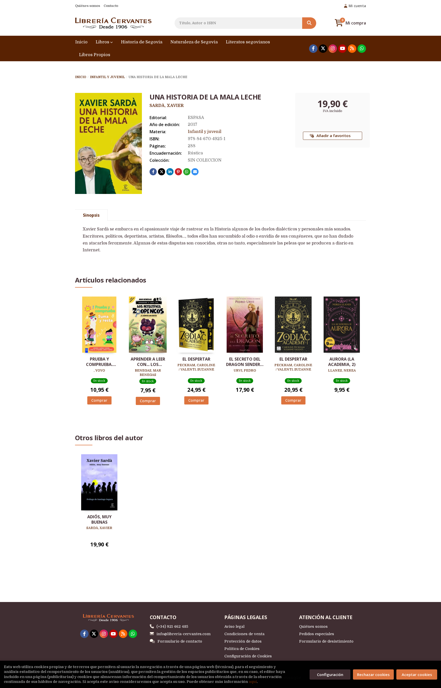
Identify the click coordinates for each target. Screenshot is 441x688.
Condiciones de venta (244, 634)
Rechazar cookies (373, 674)
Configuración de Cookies (248, 656)
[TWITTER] (323, 48)
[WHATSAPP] (362, 48)
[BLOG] (352, 48)
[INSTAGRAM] (332, 48)
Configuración (330, 674)
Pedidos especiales (316, 634)
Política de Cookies (242, 649)
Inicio (80, 77)
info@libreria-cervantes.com (183, 634)
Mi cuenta (357, 5)
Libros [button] (103, 42)
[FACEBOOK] (313, 48)
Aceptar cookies (417, 674)
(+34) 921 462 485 (172, 626)
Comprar (99, 400)
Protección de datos (243, 641)
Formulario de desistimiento (326, 641)
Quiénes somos (87, 6)
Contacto (111, 6)
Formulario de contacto (179, 641)
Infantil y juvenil (107, 77)
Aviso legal (234, 626)
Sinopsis (91, 215)
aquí (253, 682)
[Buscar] (309, 23)
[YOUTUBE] (342, 48)
